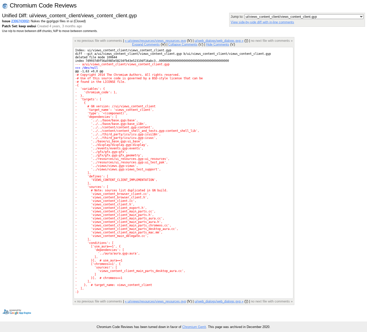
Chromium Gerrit (194, 327)
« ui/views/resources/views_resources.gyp (155, 41)
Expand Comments (146, 44)
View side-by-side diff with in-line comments (262, 22)
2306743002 (20, 21)
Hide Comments (217, 44)
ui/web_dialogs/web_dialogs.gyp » (218, 41)
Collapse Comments (182, 44)
